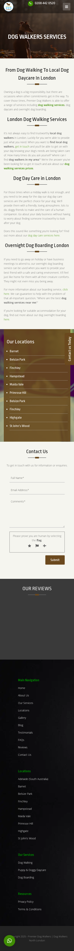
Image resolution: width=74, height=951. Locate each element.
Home (21, 688)
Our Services (25, 703)
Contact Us (24, 754)
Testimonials (25, 732)
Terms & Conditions (30, 909)
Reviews (23, 747)
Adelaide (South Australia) (33, 779)
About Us (23, 695)
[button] (9, 940)
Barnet (22, 786)
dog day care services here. (44, 235)
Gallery (22, 718)
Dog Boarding (26, 877)
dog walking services (51, 105)
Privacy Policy (25, 901)
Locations (23, 710)
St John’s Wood (27, 838)
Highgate (23, 831)
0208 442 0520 (45, 3)
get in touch (22, 146)
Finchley (23, 801)
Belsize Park (25, 794)
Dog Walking (25, 862)
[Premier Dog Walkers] (8, 6)
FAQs (21, 740)
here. (7, 319)
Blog (20, 725)
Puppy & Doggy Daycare (32, 870)
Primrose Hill (25, 823)
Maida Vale (24, 816)
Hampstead (25, 809)
